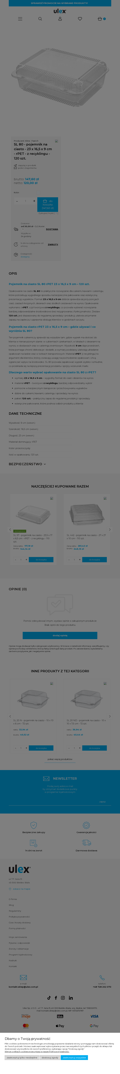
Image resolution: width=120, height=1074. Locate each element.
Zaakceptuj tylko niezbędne (22, 1057)
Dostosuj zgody (50, 1057)
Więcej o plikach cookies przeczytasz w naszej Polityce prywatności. (37, 1051)
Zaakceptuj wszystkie (74, 1057)
